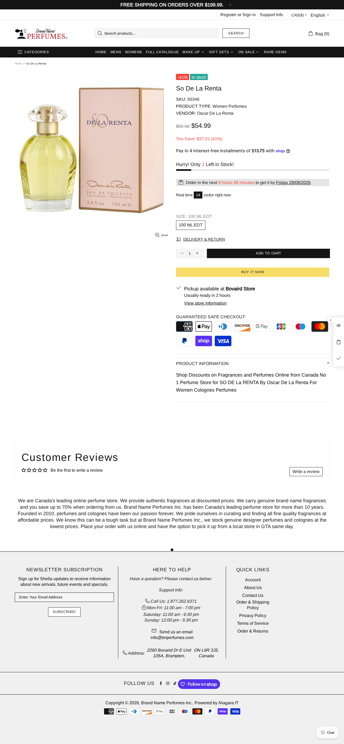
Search (236, 33)
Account (253, 579)
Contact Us (252, 595)
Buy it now (252, 272)
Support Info (271, 14)
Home (18, 63)
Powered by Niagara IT (217, 702)
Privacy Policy (252, 615)
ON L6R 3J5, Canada (206, 653)
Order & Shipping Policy (252, 605)
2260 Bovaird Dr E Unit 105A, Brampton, (169, 653)
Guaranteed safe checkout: (211, 317)
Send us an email (176, 632)
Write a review (306, 471)
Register (228, 14)
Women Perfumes (230, 106)
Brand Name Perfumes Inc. (42, 33)
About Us (253, 587)
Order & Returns (252, 631)
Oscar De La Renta (215, 113)
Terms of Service (253, 623)
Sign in (249, 14)
